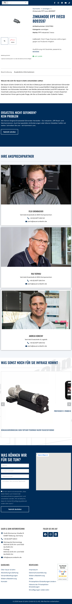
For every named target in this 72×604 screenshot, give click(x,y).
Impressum (33, 570)
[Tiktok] (69, 3)
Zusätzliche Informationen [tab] (24, 72)
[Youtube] (65, 3)
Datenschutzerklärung (37, 573)
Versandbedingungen (9, 575)
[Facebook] (45, 534)
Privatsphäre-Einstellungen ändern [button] (42, 581)
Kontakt (4, 581)
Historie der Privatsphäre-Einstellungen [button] (39, 586)
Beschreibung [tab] (6, 72)
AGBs (31, 578)
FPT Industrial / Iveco (46, 32)
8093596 (36, 52)
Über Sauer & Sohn (8, 570)
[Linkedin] (62, 3)
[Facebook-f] (55, 3)
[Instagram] (58, 3)
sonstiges (46, 9)
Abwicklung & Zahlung (9, 573)
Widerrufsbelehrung (9, 578)
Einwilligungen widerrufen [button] (39, 590)
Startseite (36, 9)
